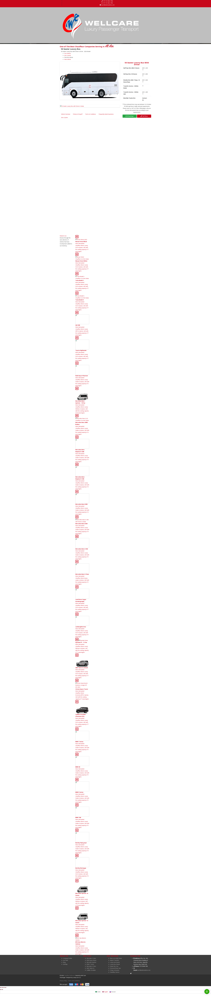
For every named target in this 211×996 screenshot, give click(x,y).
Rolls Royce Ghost (91, 960)
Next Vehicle (67, 59)
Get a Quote (67, 55)
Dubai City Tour (114, 966)
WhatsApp (130, 116)
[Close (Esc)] (0, 987)
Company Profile (67, 958)
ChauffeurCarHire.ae (100, 120)
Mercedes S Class (91, 958)
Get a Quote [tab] (64, 117)
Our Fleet (65, 960)
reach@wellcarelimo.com (108, 5)
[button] (206, 991)
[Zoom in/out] (5, 987)
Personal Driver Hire (115, 968)
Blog (64, 962)
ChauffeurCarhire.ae (69, 975)
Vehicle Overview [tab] (65, 114)
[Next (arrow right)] (2, 989)
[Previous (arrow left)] (0, 989)
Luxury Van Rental (115, 962)
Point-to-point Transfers (70, 163)
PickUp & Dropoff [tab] (77, 114)
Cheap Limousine (114, 970)
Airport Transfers (68, 169)
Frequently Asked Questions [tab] (106, 114)
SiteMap (65, 964)
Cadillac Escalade (91, 970)
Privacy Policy (63, 981)
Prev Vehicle (67, 53)
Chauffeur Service (68, 175)
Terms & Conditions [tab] (90, 114)
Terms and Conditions (74, 981)
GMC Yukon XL (90, 968)
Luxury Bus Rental (115, 964)
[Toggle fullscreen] (4, 987)
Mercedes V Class (91, 966)
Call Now (145, 116)
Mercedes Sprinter (91, 962)
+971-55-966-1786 (108, 1)
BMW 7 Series (90, 964)
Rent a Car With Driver (116, 958)
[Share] (2, 987)
